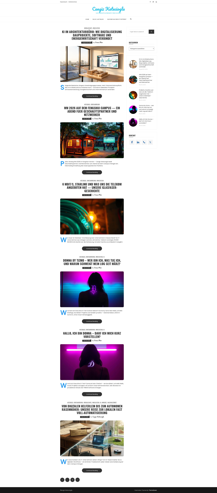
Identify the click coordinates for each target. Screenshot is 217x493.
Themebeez (153, 490)
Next (77, 480)
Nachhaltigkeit (112, 402)
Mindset (104, 402)
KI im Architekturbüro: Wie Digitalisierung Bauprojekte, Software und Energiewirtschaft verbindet (92, 35)
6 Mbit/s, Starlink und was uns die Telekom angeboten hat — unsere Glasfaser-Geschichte (92, 187)
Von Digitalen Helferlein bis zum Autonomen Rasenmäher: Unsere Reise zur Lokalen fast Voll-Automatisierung (92, 409)
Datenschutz (73, 2)
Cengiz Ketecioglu (108, 9)
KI (103, 257)
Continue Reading (92, 96)
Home (87, 19)
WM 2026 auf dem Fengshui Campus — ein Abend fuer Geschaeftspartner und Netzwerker (92, 111)
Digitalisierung (95, 104)
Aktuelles (87, 104)
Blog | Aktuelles (98, 19)
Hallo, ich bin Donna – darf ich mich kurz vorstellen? (92, 335)
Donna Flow (99, 42)
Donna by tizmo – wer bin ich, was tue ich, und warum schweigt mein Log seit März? (92, 262)
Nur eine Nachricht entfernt (116, 19)
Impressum (63, 2)
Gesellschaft (88, 28)
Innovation (96, 28)
